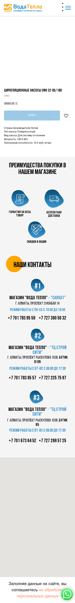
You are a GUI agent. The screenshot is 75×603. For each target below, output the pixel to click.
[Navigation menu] (68, 8)
